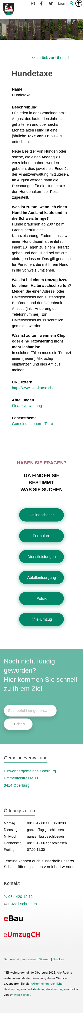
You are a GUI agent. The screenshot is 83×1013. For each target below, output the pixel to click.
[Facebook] (42, 3)
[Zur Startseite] (8, 9)
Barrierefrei (11, 959)
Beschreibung (24, 107)
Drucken (58, 959)
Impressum (29, 959)
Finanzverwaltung (27, 406)
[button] (76, 12)
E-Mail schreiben (22, 904)
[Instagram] (33, 3)
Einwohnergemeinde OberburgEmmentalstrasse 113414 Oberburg (30, 778)
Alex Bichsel (22, 994)
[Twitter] (50, 3)
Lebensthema (24, 418)
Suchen (18, 724)
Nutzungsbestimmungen (50, 989)
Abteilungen (23, 400)
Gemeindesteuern (27, 424)
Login (62, 3)
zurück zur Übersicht (54, 58)
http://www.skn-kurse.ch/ (32, 388)
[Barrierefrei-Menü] (78, 3)
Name (17, 89)
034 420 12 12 (20, 897)
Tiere (48, 424)
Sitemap (44, 959)
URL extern (22, 382)
